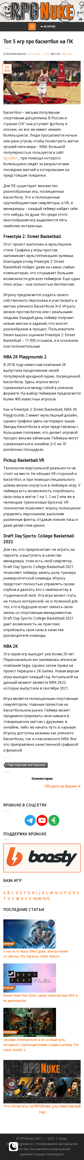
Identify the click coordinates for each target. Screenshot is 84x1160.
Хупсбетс (11, 158)
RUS (46, 898)
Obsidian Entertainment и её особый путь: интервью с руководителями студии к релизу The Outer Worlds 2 (41, 1045)
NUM (37, 898)
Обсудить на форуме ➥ (63, 786)
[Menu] (32, 26)
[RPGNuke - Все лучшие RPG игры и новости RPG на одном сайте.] (42, 11)
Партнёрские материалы (26, 765)
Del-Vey (67, 54)
